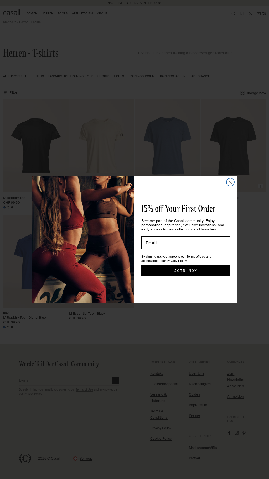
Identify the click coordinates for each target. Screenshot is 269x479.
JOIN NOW (185, 271)
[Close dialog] (230, 182)
